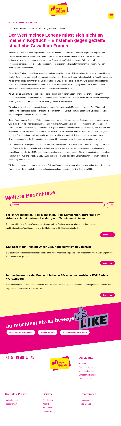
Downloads (47, 411)
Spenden (82, 363)
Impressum (85, 400)
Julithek (46, 404)
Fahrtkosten (48, 400)
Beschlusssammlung (87, 367)
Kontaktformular (11, 400)
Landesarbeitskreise (87, 375)
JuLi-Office (47, 408)
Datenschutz (86, 404)
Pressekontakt (11, 404)
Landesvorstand (85, 379)
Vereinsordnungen (86, 371)
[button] (111, 16)
